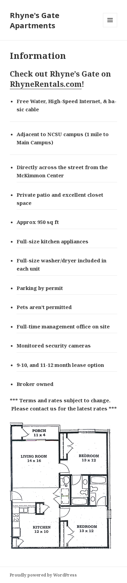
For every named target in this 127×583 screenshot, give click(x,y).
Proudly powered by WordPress (43, 575)
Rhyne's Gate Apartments (34, 20)
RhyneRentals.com (46, 84)
